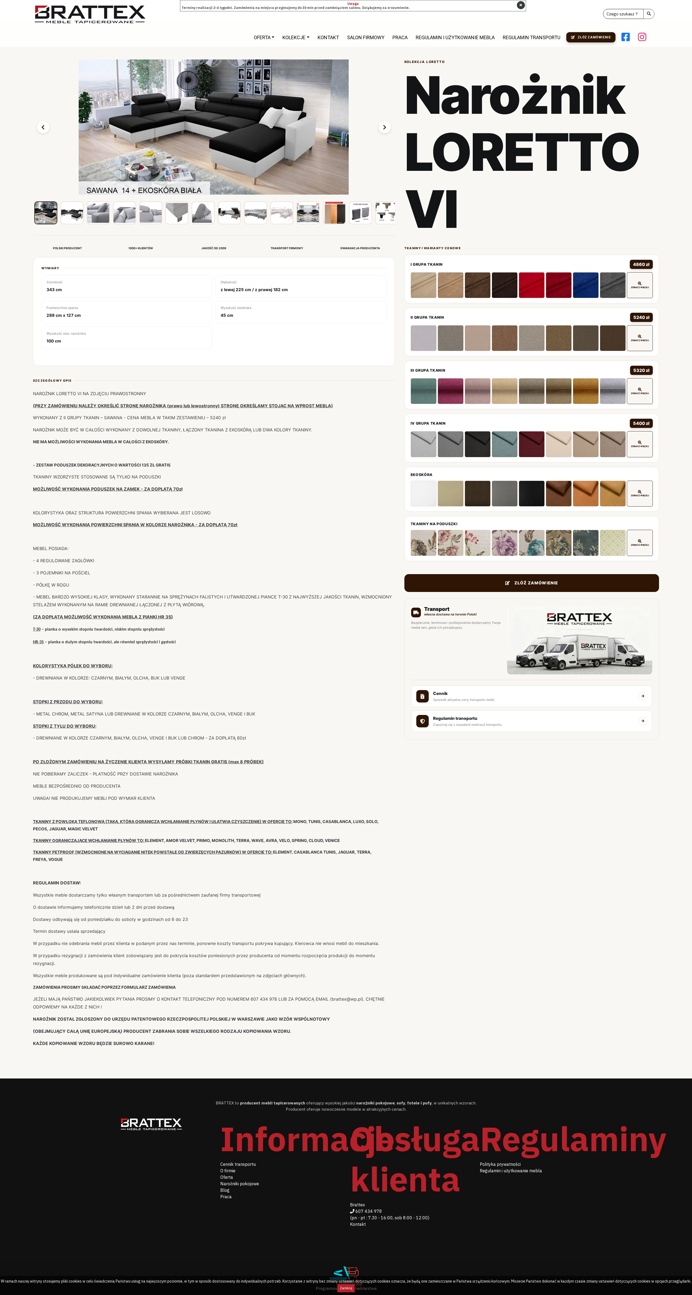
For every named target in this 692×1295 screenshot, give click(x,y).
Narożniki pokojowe (239, 1183)
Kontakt (328, 37)
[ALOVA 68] (505, 285)
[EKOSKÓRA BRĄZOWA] (478, 494)
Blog (224, 1190)
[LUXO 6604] (451, 444)
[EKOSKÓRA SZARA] (505, 494)
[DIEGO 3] (478, 543)
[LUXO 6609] (559, 444)
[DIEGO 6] (559, 543)
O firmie (227, 1170)
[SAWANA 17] (478, 338)
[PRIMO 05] (505, 391)
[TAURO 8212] (613, 494)
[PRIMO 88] (613, 391)
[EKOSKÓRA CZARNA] (532, 494)
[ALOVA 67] (478, 285)
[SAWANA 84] (424, 338)
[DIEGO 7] (586, 543)
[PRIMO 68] (451, 391)
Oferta (262, 37)
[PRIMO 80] (532, 391)
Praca (400, 37)
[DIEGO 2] (451, 543)
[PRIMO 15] (559, 391)
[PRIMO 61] (478, 391)
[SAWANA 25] (505, 338)
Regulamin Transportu (531, 37)
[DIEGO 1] (424, 543)
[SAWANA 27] (532, 338)
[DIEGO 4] (505, 543)
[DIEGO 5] (532, 543)
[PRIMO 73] (424, 391)
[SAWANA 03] (586, 338)
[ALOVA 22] (586, 285)
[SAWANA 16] (613, 338)
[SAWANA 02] (559, 338)
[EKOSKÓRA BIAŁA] (424, 494)
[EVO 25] (613, 543)
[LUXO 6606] (478, 444)
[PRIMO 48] (586, 391)
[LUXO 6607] (505, 444)
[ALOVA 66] (451, 285)
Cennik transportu (238, 1164)
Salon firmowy (365, 37)
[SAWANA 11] (451, 338)
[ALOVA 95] (613, 285)
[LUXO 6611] (613, 444)
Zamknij (346, 1288)
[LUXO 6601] (424, 444)
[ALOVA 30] (559, 285)
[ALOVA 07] (424, 285)
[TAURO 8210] (559, 494)
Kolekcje (293, 37)
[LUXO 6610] (586, 444)
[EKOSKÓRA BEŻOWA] (451, 494)
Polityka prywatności (500, 1164)
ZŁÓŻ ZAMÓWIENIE (536, 582)
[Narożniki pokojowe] (90, 14)
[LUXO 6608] (532, 444)
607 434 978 (368, 1211)
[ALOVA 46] (532, 285)
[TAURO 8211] (586, 494)
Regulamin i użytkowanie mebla (455, 37)
